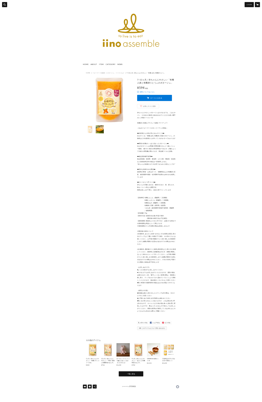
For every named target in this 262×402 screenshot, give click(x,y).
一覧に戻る (131, 374)
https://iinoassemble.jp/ (177, 386)
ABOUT (94, 64)
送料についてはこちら (147, 92)
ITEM (101, 64)
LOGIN (249, 4)
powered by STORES (129, 386)
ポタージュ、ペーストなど (115, 73)
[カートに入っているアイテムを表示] (257, 4)
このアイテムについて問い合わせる (153, 328)
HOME (86, 64)
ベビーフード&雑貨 (99, 73)
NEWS (120, 64)
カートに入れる (156, 98)
